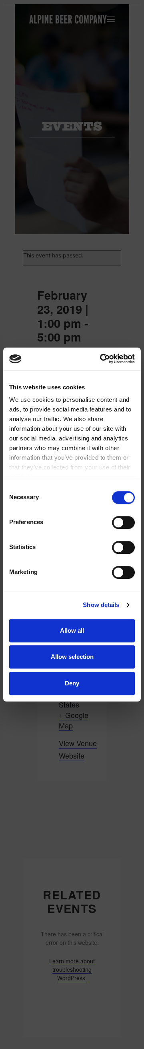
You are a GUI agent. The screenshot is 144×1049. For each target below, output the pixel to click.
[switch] (123, 522)
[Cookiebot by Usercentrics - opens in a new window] (101, 359)
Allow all (72, 630)
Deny (72, 683)
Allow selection (72, 656)
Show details (101, 604)
